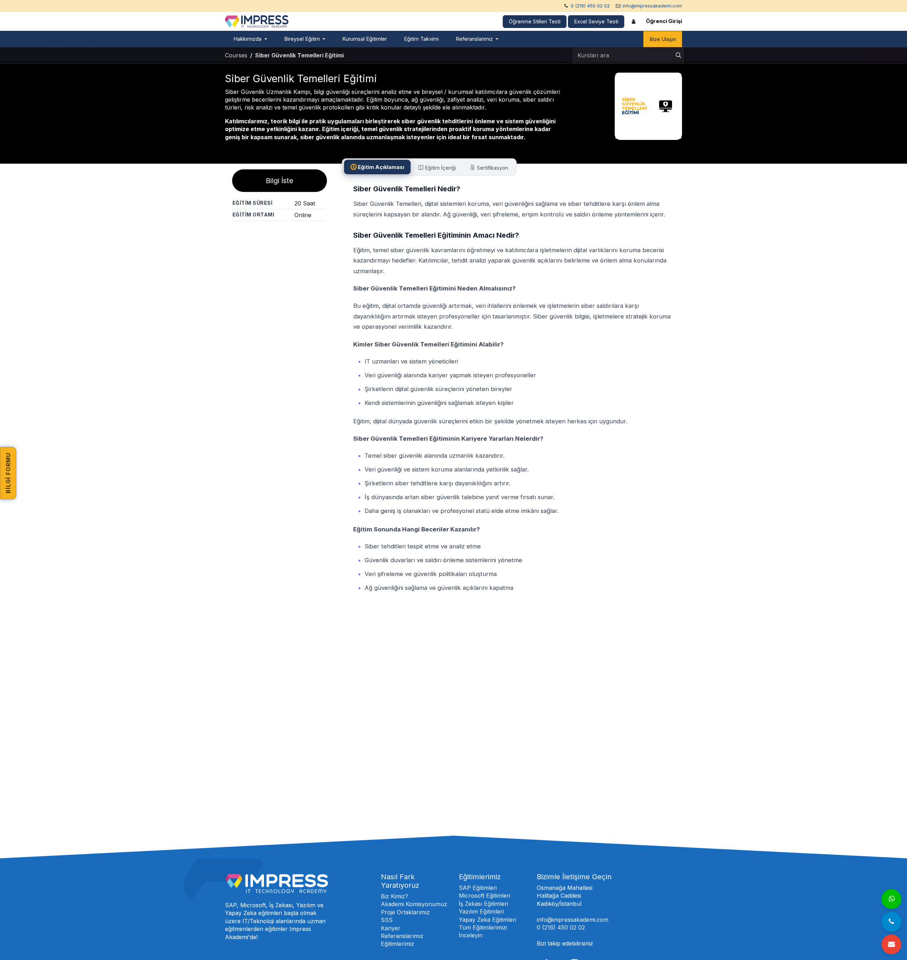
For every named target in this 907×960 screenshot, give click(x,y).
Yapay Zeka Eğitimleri (487, 919)
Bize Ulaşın (662, 39)
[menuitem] (250, 39)
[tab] (377, 167)
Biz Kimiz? (394, 896)
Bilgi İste (279, 180)
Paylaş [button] (281, 233)
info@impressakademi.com (652, 6)
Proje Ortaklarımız (405, 912)
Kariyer (390, 928)
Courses (236, 55)
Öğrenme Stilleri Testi (534, 21)
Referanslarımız (402, 935)
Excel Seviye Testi (596, 21)
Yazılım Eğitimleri (481, 911)
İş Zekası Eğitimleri (483, 903)
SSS (387, 920)
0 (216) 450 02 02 (590, 6)
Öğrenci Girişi (664, 21)
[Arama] (676, 55)
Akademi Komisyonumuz (414, 904)
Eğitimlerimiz (397, 943)
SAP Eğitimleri (478, 887)
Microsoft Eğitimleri (484, 895)
